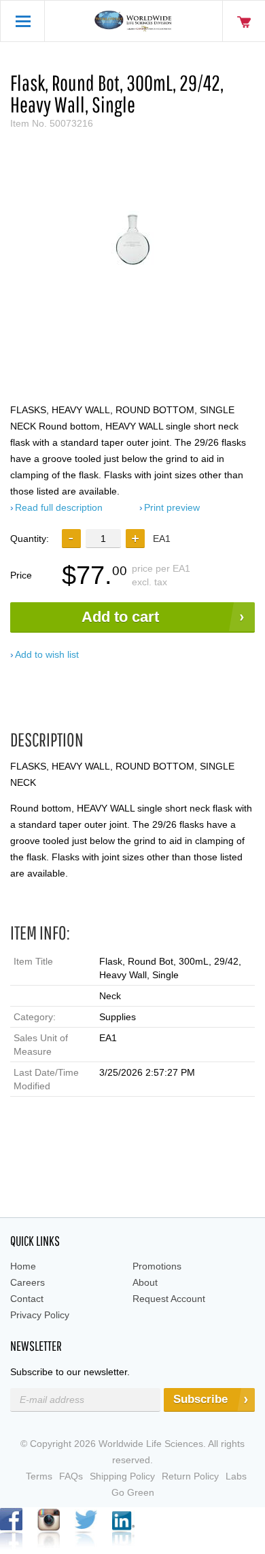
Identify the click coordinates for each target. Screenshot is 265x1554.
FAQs (71, 1476)
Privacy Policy (39, 1314)
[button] (135, 538)
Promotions (156, 1266)
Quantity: (29, 538)
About (145, 1282)
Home (23, 1266)
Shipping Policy (122, 1476)
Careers (27, 1282)
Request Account (168, 1298)
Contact (26, 1298)
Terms (39, 1476)
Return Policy (190, 1476)
